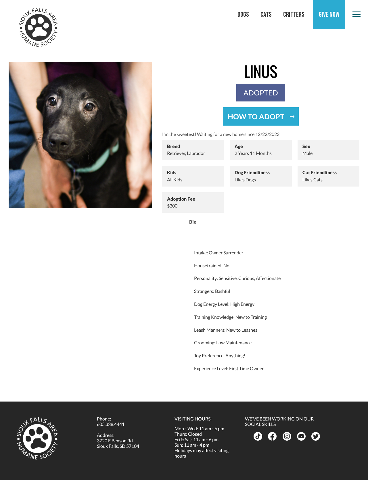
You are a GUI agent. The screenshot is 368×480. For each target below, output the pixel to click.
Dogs (243, 14)
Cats (266, 14)
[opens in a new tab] (258, 436)
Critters (293, 14)
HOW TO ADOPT (256, 116)
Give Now (329, 14)
